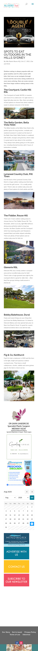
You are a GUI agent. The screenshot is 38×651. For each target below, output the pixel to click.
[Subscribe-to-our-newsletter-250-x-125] (16, 586)
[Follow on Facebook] (17, 643)
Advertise (26, 634)
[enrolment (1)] (19, 485)
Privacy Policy (30, 632)
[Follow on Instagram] (21, 643)
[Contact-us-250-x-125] (16, 572)
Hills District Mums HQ (13, 61)
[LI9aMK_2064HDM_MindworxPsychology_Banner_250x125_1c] (16, 545)
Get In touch (17, 632)
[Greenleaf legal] (19, 459)
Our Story (6, 632)
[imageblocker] (16, 559)
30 (32, 524)
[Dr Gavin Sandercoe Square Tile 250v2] (19, 433)
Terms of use (15, 634)
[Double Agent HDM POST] (19, 47)
